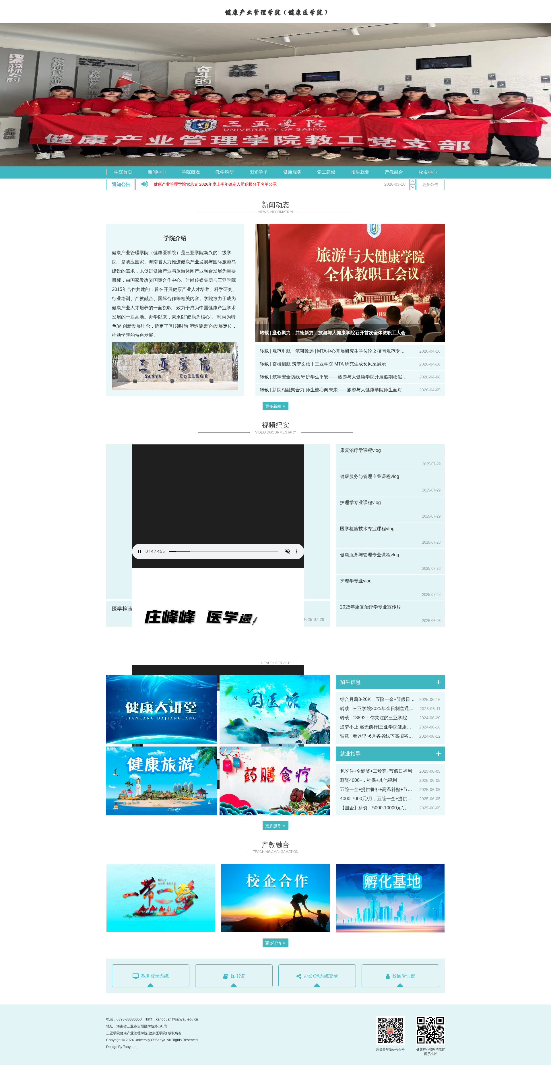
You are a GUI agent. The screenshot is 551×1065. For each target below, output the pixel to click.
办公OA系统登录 (320, 975)
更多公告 (430, 184)
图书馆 (237, 975)
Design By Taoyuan (121, 1047)
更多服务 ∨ (275, 825)
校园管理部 (403, 975)
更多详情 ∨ (275, 943)
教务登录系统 (154, 975)
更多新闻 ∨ (275, 406)
